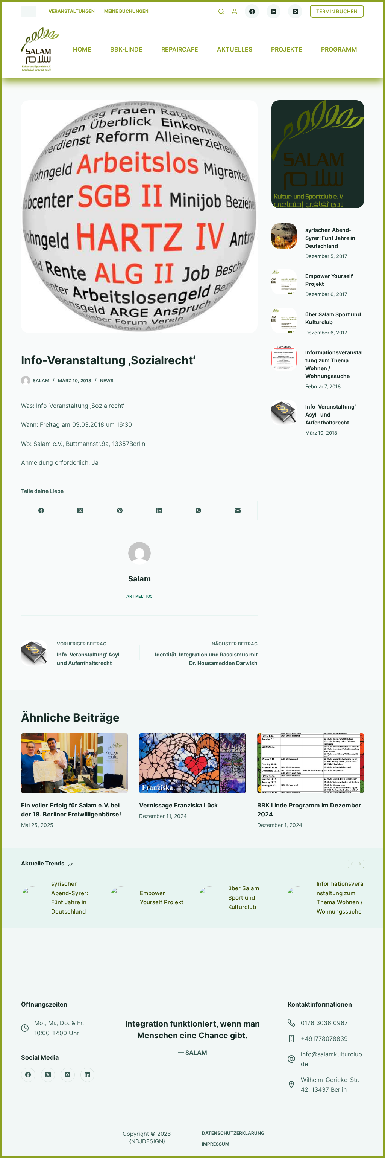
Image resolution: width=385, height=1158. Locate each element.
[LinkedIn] (159, 510)
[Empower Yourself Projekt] (284, 281)
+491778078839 (324, 1038)
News (107, 380)
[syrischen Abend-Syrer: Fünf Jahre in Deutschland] (284, 236)
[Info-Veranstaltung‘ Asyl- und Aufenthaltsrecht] (284, 412)
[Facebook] (252, 11)
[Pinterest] (120, 510)
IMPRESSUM (215, 1144)
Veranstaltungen (72, 11)
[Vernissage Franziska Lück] (192, 763)
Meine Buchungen (126, 11)
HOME (82, 49)
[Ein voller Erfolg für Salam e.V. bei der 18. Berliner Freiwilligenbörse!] (74, 763)
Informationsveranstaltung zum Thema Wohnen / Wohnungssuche (340, 897)
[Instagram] (295, 11)
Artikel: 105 (139, 596)
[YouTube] (274, 11)
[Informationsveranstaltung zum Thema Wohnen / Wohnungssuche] (284, 358)
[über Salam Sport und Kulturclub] (284, 320)
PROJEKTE (286, 49)
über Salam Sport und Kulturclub (243, 898)
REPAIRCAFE (179, 49)
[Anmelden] (234, 11)
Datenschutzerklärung (233, 1133)
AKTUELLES (234, 49)
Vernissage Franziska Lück (178, 805)
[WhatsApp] (198, 510)
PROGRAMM (339, 49)
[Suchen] (221, 11)
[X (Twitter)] (80, 510)
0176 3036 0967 (324, 1023)
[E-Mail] (238, 510)
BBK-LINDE (126, 49)
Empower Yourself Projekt (161, 897)
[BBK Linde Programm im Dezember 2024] (310, 763)
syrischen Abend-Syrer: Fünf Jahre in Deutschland (330, 238)
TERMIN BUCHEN (337, 11)
